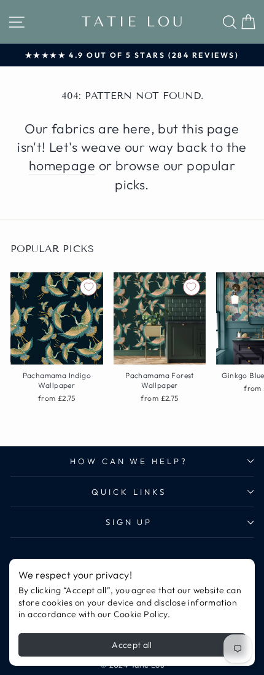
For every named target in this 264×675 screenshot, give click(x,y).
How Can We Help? (129, 461)
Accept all (132, 644)
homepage (62, 165)
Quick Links (128, 492)
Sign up (129, 522)
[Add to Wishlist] (88, 287)
